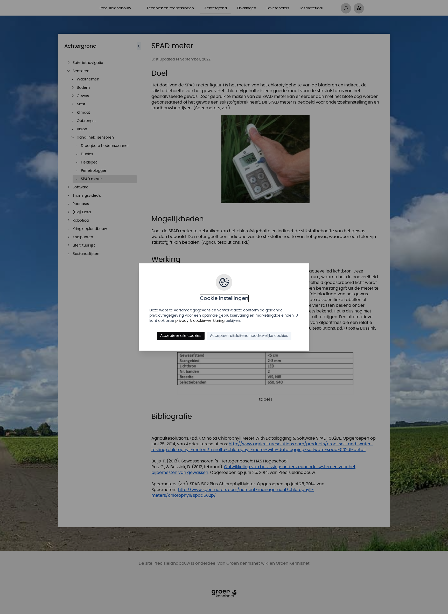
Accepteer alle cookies (180, 336)
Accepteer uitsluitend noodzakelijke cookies (249, 336)
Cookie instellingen (224, 298)
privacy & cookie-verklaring (200, 321)
